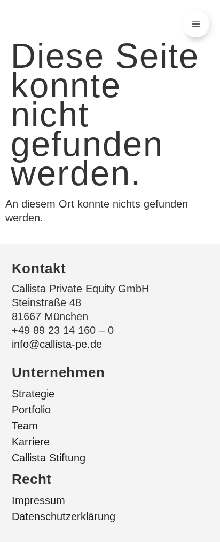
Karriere (31, 442)
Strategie (33, 394)
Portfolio (31, 410)
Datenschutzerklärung (63, 516)
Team (25, 426)
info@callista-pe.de (57, 344)
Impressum (38, 500)
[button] (196, 24)
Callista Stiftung (48, 458)
